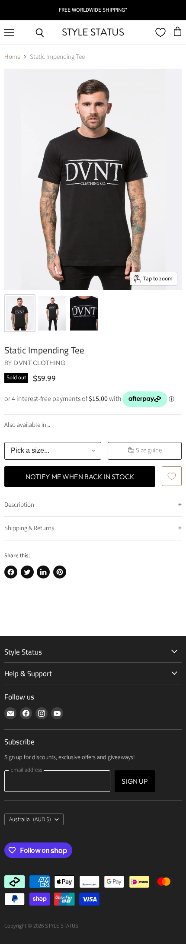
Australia (30, 819)
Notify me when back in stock (80, 476)
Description (19, 504)
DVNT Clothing (39, 363)
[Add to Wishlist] (172, 476)
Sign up (135, 781)
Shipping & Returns (29, 528)
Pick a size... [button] (30, 450)
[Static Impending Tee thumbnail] (20, 313)
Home (12, 56)
